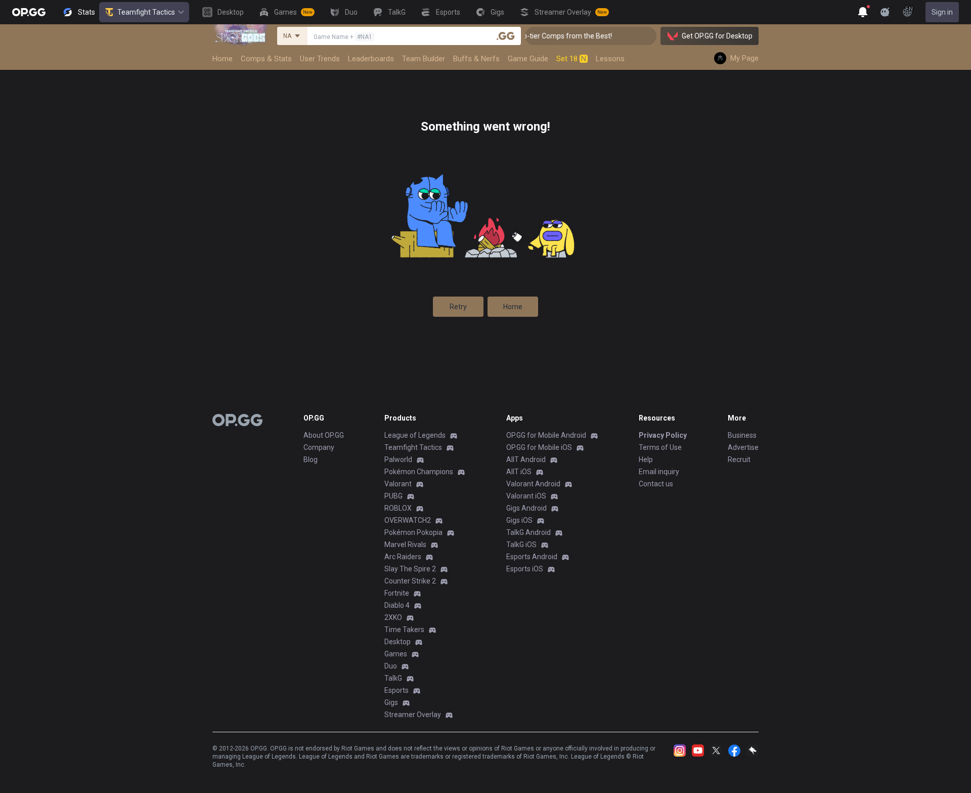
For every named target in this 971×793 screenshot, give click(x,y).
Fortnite (396, 593)
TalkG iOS (521, 544)
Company (318, 447)
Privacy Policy (663, 435)
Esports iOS (524, 569)
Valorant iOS (526, 496)
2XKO (393, 617)
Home (512, 307)
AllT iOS (519, 472)
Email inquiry (659, 472)
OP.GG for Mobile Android (546, 435)
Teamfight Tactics (146, 12)
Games (395, 654)
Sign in (942, 12)
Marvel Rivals (405, 544)
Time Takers (404, 629)
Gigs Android (526, 508)
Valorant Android (533, 484)
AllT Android (526, 459)
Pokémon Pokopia (413, 532)
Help (646, 459)
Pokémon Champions (418, 472)
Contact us (656, 484)
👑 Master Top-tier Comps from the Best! (537, 36)
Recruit (739, 459)
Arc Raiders (402, 557)
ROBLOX (398, 508)
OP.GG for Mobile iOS (539, 447)
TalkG (393, 678)
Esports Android (531, 557)
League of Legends (415, 435)
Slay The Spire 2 (410, 569)
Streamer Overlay (412, 715)
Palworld (398, 459)
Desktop (397, 642)
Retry (458, 307)
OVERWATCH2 (407, 520)
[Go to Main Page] (29, 12)
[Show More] (863, 12)
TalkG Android (528, 532)
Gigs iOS (519, 520)
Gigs (391, 702)
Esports (396, 690)
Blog (310, 459)
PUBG (393, 496)
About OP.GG (323, 435)
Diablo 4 (397, 605)
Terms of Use (660, 447)
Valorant (398, 484)
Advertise (743, 447)
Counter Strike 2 (410, 581)
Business (742, 435)
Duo (390, 666)
